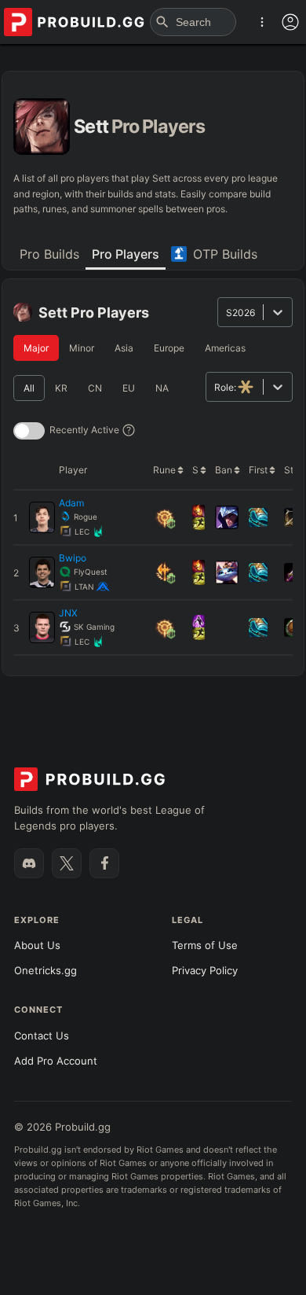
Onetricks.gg (45, 970)
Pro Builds (49, 254)
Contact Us (41, 1035)
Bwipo (72, 558)
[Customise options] (290, 22)
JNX (68, 613)
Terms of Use (205, 945)
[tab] (49, 255)
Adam (71, 503)
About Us (37, 945)
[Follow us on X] (67, 863)
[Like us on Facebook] (104, 863)
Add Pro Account (55, 1060)
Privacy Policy (205, 970)
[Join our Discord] (29, 863)
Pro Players (125, 254)
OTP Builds (225, 254)
